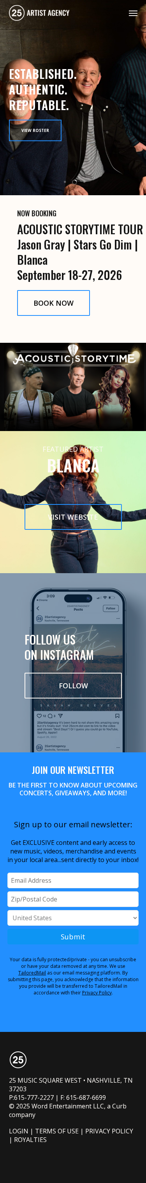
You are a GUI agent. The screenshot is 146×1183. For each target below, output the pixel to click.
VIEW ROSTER (35, 130)
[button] (133, 13)
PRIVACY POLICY (109, 1131)
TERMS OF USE (57, 1131)
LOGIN (18, 1131)
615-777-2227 (34, 1097)
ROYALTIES (30, 1139)
